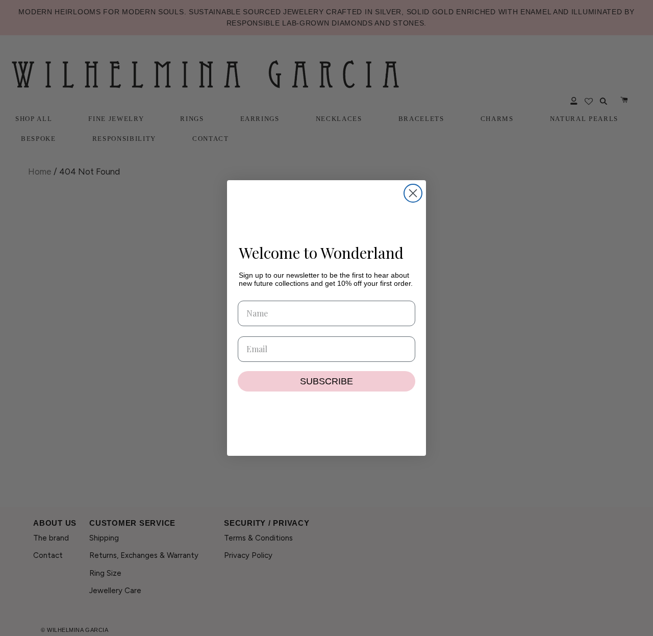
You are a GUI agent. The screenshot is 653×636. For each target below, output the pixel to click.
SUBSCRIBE (326, 381)
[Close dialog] (413, 193)
